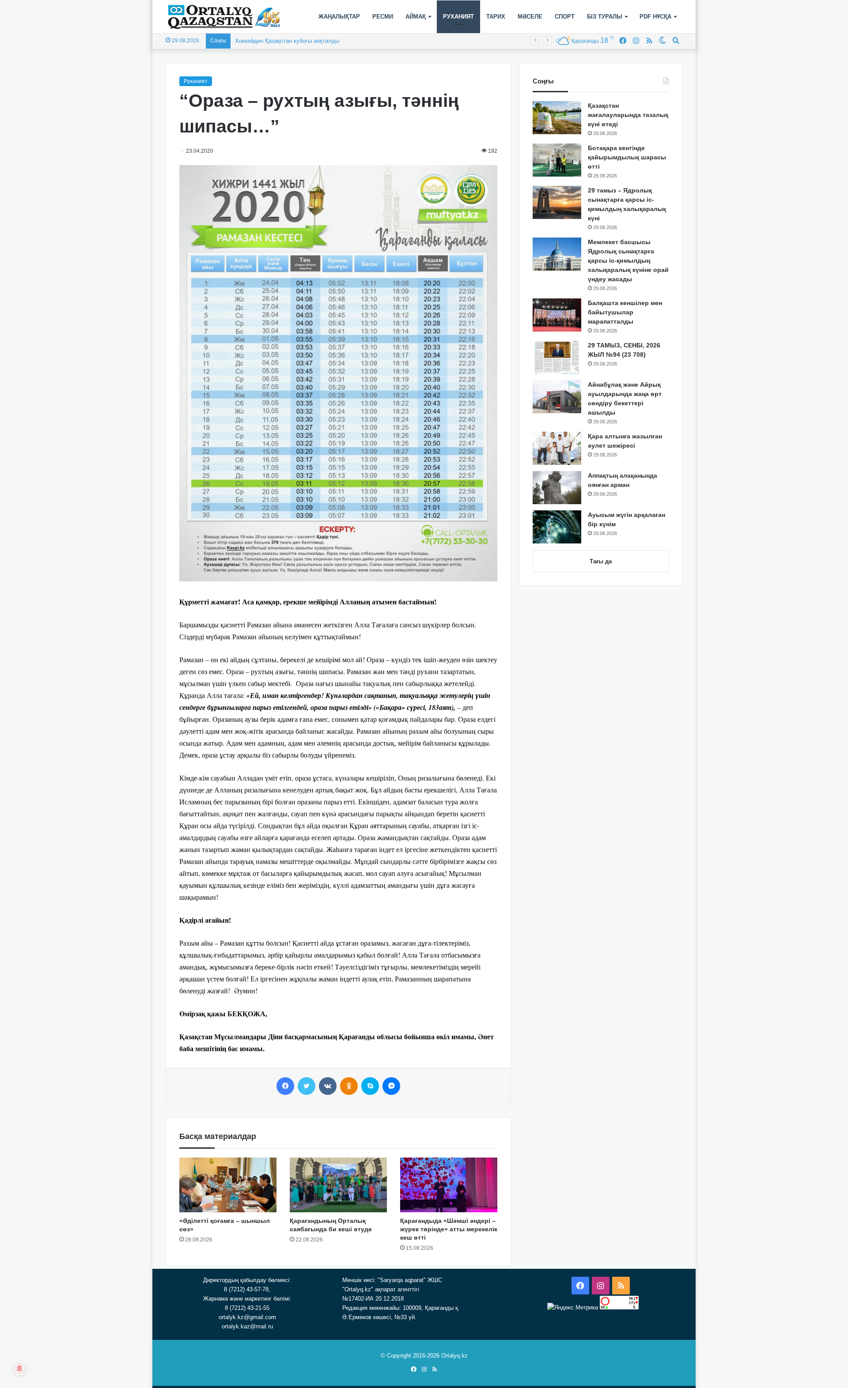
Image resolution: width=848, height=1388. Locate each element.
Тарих (495, 16)
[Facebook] (285, 1086)
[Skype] (370, 1086)
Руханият (458, 16)
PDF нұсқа (655, 16)
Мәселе (530, 16)
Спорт (565, 16)
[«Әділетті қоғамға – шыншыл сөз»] (227, 1185)
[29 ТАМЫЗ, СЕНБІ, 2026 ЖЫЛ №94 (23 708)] (557, 357)
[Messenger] (391, 1086)
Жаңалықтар (339, 16)
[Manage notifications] (19, 1369)
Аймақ (415, 16)
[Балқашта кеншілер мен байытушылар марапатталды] (557, 315)
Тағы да (601, 561)
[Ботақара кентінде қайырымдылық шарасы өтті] (557, 160)
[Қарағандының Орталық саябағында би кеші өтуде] (338, 1185)
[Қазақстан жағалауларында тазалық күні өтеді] (557, 117)
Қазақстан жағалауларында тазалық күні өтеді (628, 115)
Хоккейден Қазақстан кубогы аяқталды (287, 41)
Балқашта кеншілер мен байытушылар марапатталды (625, 312)
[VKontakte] (328, 1086)
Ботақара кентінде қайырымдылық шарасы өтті (627, 157)
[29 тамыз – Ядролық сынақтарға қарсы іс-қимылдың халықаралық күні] (557, 202)
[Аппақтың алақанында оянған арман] (557, 487)
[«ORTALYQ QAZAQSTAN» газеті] (224, 16)
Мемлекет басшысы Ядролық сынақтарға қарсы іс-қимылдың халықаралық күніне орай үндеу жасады (628, 260)
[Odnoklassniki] (349, 1086)
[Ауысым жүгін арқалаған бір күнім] (557, 526)
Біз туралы (604, 16)
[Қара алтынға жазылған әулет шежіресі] (557, 448)
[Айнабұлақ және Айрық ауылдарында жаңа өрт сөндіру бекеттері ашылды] (557, 396)
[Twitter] (306, 1086)
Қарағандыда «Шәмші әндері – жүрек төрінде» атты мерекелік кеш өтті (448, 1229)
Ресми (382, 16)
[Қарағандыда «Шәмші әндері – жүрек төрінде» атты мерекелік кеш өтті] (448, 1185)
